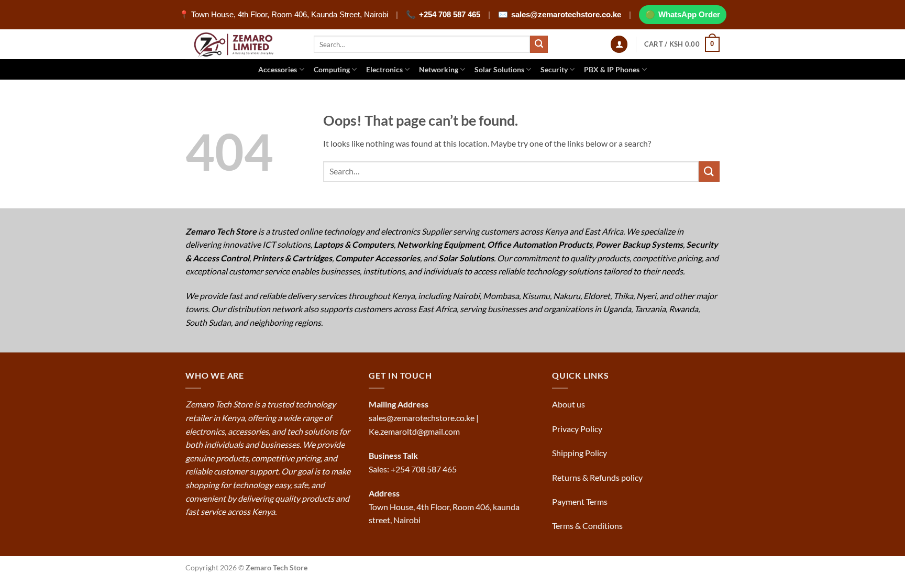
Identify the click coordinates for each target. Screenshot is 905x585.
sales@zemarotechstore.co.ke (566, 14)
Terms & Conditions (588, 526)
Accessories (277, 69)
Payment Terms (580, 501)
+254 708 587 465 (449, 14)
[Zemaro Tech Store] (241, 44)
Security (554, 69)
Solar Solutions (499, 69)
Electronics (384, 69)
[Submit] (539, 44)
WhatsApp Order (689, 14)
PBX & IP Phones (611, 69)
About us (569, 404)
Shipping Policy (580, 453)
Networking (438, 69)
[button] (619, 44)
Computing (332, 69)
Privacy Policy (577, 429)
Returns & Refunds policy (597, 477)
